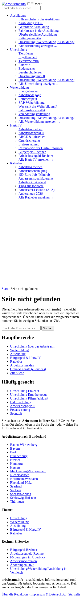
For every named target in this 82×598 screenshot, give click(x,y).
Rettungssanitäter (30, 38)
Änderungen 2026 (31, 193)
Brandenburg (19, 456)
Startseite (74, 594)
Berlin (14, 452)
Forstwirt (24, 65)
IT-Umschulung (20, 402)
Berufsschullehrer (30, 72)
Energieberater (28, 91)
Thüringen (17, 501)
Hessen (15, 467)
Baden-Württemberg (23, 444)
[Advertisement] (41, 244)
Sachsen (15, 490)
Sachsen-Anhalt (20, 494)
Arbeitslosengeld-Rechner (36, 155)
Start (5, 288)
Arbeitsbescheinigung (33, 171)
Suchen (47, 328)
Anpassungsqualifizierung (36, 178)
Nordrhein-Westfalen (24, 479)
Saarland (16, 486)
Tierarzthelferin (29, 61)
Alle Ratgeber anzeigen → (36, 197)
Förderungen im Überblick (27, 557)
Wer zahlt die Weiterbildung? (38, 106)
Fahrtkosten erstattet (32, 110)
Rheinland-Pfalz (21, 482)
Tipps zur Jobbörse (31, 186)
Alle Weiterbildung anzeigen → (40, 121)
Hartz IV (16, 125)
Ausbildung (18, 15)
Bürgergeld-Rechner (32, 152)
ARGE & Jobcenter (32, 137)
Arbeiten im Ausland (32, 182)
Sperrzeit (16, 413)
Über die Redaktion (15, 594)
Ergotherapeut (28, 57)
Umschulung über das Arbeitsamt (32, 346)
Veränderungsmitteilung (34, 114)
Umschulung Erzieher (24, 391)
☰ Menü (36, 4)
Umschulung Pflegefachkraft (29, 398)
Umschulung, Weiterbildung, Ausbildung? (46, 42)
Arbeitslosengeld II (31, 133)
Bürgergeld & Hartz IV (25, 358)
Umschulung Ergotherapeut (28, 394)
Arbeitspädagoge (30, 95)
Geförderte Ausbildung (34, 27)
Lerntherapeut (28, 99)
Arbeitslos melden (30, 129)
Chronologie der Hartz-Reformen (41, 148)
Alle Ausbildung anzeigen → (38, 46)
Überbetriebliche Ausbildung (38, 34)
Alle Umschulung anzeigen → (39, 83)
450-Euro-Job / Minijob (34, 174)
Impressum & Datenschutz (48, 594)
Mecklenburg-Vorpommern (28, 471)
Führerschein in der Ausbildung (39, 19)
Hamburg (16, 463)
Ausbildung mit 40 (31, 23)
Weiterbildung (19, 87)
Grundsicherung (29, 140)
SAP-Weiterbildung (32, 102)
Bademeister (27, 68)
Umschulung (18, 49)
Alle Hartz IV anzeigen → (36, 159)
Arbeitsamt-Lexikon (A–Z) (36, 190)
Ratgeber (16, 163)
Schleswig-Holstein (23, 497)
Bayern (15, 448)
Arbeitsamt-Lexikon (23, 561)
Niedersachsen (19, 475)
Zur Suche (17, 373)
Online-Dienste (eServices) (28, 369)
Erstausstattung (28, 144)
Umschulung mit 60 (32, 76)
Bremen (15, 460)
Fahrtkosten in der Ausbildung (39, 30)
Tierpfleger (26, 53)
